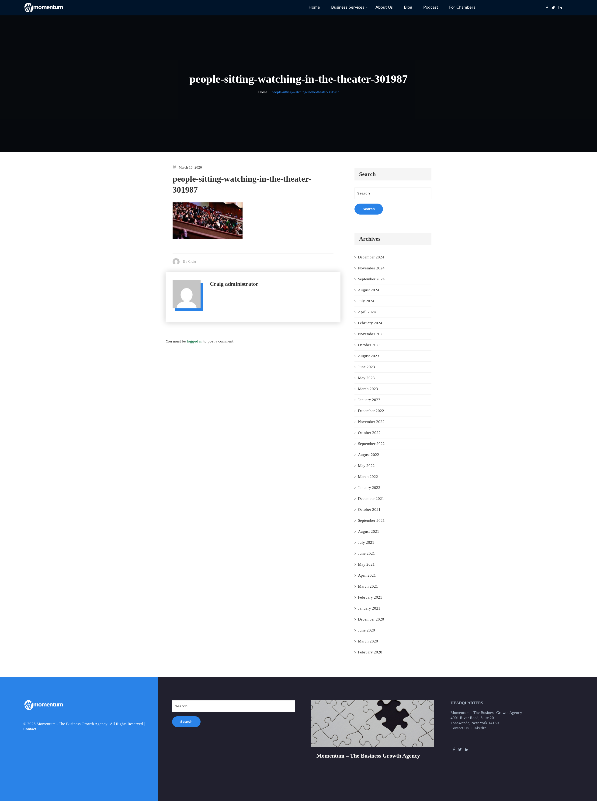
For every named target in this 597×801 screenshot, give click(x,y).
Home (314, 7)
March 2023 (368, 389)
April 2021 (367, 575)
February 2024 (370, 323)
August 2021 (368, 531)
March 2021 (368, 586)
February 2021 (370, 597)
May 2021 (366, 564)
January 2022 (369, 487)
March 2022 (368, 476)
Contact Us (460, 728)
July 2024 (366, 301)
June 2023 (366, 367)
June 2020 (366, 630)
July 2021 (366, 542)
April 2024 (367, 312)
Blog (408, 7)
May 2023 (366, 378)
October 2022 (369, 432)
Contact (29, 729)
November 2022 (371, 422)
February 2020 (370, 652)
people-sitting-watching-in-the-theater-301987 (305, 92)
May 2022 (366, 465)
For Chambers (462, 7)
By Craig (189, 261)
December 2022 (371, 411)
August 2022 (368, 454)
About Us (384, 7)
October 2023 (369, 345)
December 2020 (371, 619)
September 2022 (371, 443)
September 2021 (371, 520)
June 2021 (366, 553)
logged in (194, 341)
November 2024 (371, 268)
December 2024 (371, 257)
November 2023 (371, 334)
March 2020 (368, 641)
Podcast (430, 7)
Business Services (347, 7)
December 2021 (371, 498)
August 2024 (368, 290)
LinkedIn (478, 728)
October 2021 (369, 509)
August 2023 (368, 356)
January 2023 (369, 400)
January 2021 (369, 608)
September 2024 (371, 279)
